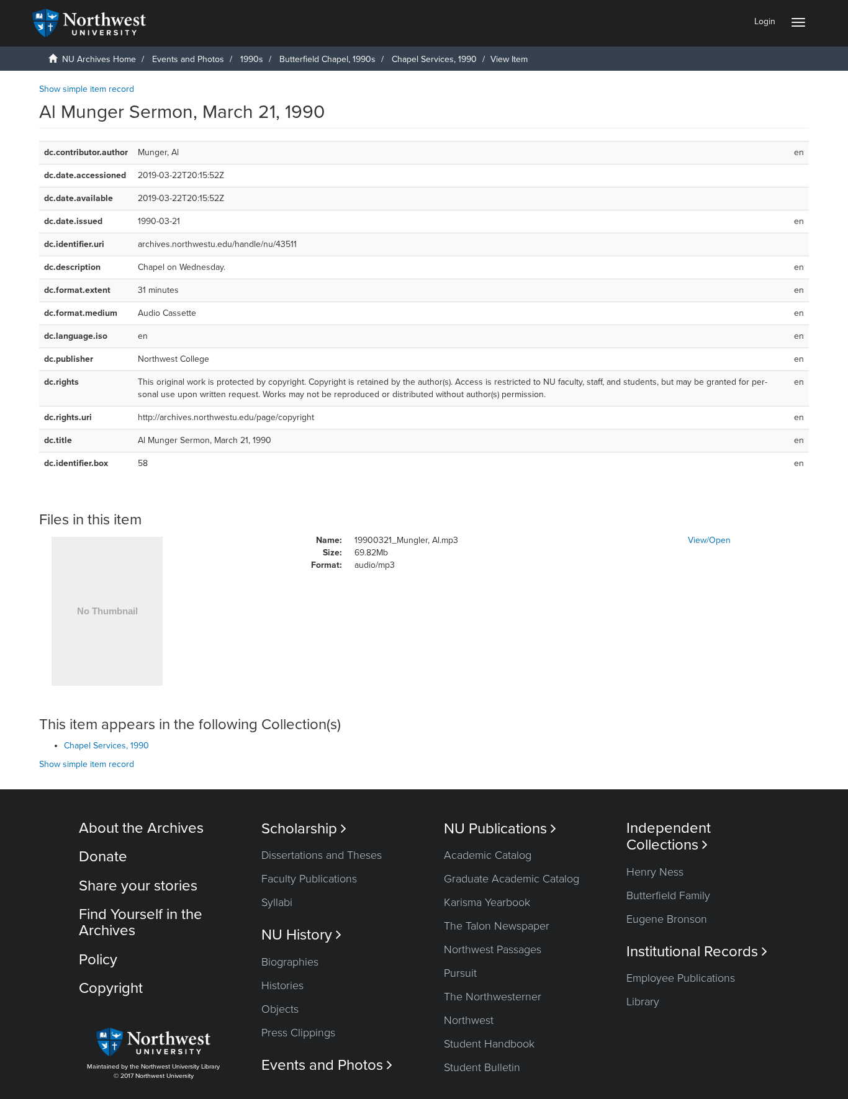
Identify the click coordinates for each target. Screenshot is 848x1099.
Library (642, 1001)
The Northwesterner (492, 996)
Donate (103, 857)
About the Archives (141, 828)
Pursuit (460, 973)
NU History (301, 935)
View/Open (709, 540)
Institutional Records (696, 952)
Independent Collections (668, 836)
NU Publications (500, 829)
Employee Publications (680, 978)
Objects (280, 1009)
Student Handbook (489, 1044)
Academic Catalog (487, 855)
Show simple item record (86, 89)
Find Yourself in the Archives (140, 922)
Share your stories (138, 886)
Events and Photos (188, 59)
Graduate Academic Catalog (511, 879)
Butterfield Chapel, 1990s (327, 59)
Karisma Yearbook (487, 902)
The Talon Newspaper (496, 926)
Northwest (469, 1020)
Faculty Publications (309, 879)
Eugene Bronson (666, 919)
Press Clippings (298, 1032)
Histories (282, 985)
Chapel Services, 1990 (434, 59)
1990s (251, 59)
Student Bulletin (482, 1067)
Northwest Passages (492, 949)
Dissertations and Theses (321, 855)
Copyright (111, 988)
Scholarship (303, 829)
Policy (98, 960)
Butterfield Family (668, 895)
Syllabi (276, 902)
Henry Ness (654, 872)
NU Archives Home (99, 59)
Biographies (289, 962)
